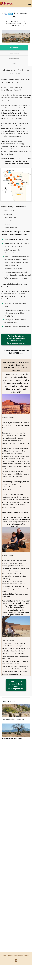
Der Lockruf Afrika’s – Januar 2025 (16, 713)
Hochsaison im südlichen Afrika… (16, 732)
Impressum (26, 955)
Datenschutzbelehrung (20, 956)
